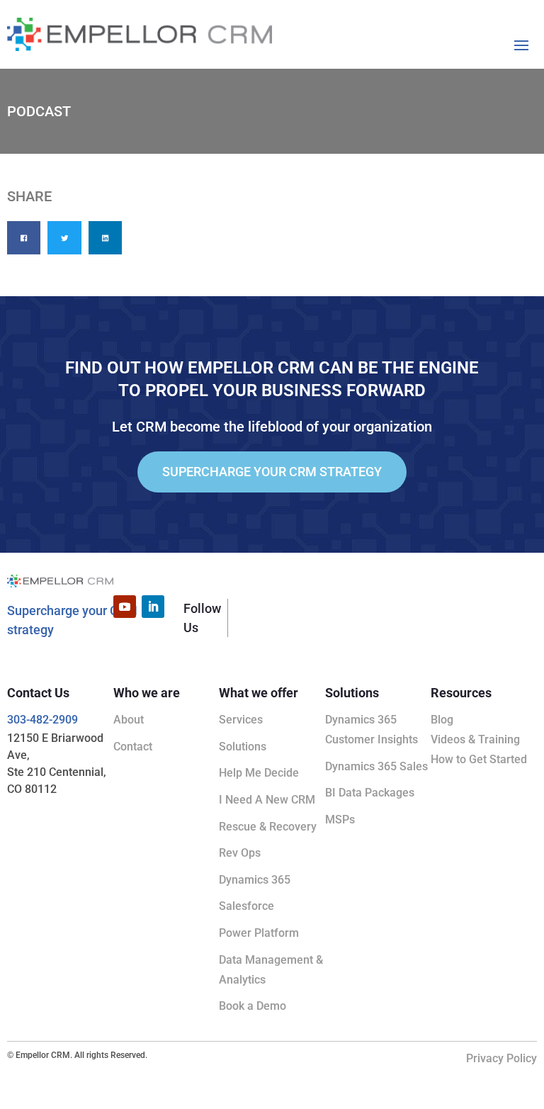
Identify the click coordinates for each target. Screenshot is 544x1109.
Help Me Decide (259, 772)
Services (241, 719)
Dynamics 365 (254, 879)
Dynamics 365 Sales (376, 766)
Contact (132, 746)
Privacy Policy (501, 1058)
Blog (442, 719)
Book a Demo (252, 1006)
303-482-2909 (42, 719)
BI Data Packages (369, 792)
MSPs (340, 819)
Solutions (242, 746)
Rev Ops (240, 853)
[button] (23, 237)
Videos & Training (475, 739)
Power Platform (259, 933)
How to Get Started (479, 759)
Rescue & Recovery (268, 826)
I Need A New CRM (267, 799)
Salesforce (246, 906)
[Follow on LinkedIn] (153, 606)
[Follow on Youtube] (124, 606)
